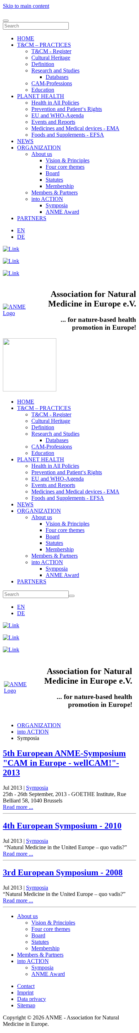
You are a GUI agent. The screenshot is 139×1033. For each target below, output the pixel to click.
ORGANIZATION (39, 148)
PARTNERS (31, 218)
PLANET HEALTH (40, 96)
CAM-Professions (51, 83)
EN (21, 230)
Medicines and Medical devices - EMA (75, 128)
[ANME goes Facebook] (11, 273)
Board (53, 173)
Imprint (25, 992)
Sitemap (26, 1005)
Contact (26, 986)
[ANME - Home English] (16, 313)
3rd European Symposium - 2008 (63, 872)
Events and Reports (53, 122)
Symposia (57, 205)
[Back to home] (29, 389)
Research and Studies (55, 70)
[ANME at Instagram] (11, 261)
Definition (42, 64)
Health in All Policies (55, 103)
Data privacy (31, 999)
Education (42, 90)
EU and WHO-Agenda (57, 115)
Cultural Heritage (50, 58)
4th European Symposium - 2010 (62, 825)
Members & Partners (54, 192)
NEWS (25, 141)
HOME (25, 38)
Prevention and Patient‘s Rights (66, 109)
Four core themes (65, 167)
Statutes (54, 180)
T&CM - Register (51, 51)
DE (21, 237)
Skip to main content (26, 6)
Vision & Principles (67, 160)
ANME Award (62, 212)
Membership (60, 186)
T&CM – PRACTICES (44, 45)
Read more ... (18, 807)
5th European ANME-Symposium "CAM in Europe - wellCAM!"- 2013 (64, 763)
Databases (57, 77)
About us (41, 154)
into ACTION (47, 199)
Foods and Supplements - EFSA (67, 135)
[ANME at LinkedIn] (11, 249)
